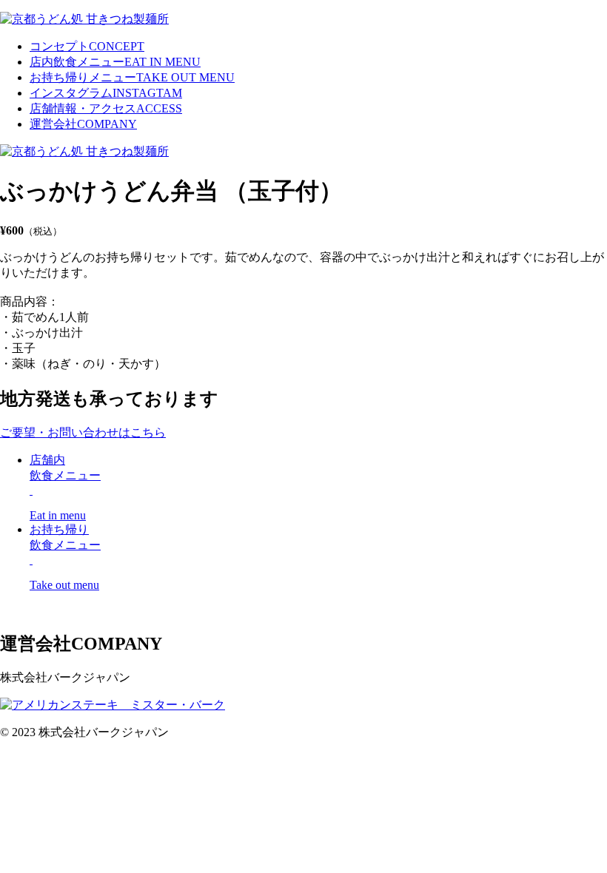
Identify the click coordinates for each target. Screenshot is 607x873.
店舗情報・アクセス (106, 108)
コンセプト (87, 46)
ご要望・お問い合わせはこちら (83, 432)
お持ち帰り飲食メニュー (65, 557)
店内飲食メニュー (115, 61)
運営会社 (83, 124)
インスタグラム (106, 93)
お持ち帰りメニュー (132, 77)
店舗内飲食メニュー (65, 488)
